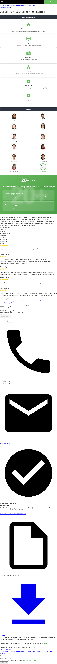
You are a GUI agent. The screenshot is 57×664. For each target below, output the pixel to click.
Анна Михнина (14, 161)
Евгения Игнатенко (43, 141)
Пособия (22, 5)
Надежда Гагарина (14, 171)
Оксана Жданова (43, 131)
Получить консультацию (18, 301)
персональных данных (29, 660)
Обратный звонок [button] (5, 7)
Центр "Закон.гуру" (6, 303)
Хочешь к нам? (43, 171)
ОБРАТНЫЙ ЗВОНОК (50, 2)
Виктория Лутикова (14, 120)
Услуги (18, 5)
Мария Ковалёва (14, 151)
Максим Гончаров (14, 141)
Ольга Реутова (43, 151)
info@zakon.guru (5, 443)
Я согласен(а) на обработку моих (19, 660)
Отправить (4, 663)
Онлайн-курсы (4, 5)
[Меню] (2, 2)
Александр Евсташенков (43, 120)
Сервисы (27, 5)
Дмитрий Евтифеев (43, 161)
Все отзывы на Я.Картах (38, 301)
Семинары (12, 5)
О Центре (33, 5)
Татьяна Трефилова (14, 131)
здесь (45, 643)
